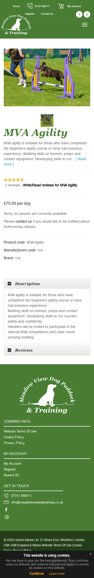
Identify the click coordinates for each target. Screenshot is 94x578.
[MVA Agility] (47, 77)
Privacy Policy (14, 443)
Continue (37, 573)
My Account (74, 6)
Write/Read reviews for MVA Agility (50, 185)
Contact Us (47, 14)
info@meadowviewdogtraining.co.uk (37, 502)
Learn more (57, 573)
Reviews (24, 350)
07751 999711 (42, 6)
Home (16, 6)
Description (27, 284)
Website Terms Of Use (20, 431)
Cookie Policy (14, 437)
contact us (24, 221)
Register (10, 469)
